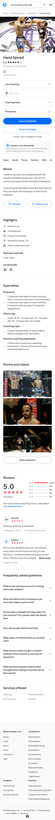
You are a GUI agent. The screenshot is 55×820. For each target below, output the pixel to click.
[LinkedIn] (11, 270)
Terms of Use (29, 810)
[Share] (49, 21)
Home (5, 13)
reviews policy (14, 506)
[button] (27, 587)
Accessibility (11, 813)
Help (5, 759)
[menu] (4, 4)
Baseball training (35, 767)
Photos (24, 160)
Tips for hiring (9, 786)
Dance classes (34, 759)
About (6, 160)
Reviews (35, 160)
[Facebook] (5, 270)
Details (15, 160)
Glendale (32, 13)
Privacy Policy (44, 810)
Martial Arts (33, 772)
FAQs (44, 160)
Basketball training (36, 745)
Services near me (10, 794)
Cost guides (8, 790)
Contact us (8, 754)
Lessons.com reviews (37, 794)
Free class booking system (40, 790)
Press (5, 750)
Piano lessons (34, 741)
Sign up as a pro (35, 786)
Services (24, 813)
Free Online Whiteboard (38, 799)
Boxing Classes (18, 13)
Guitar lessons (34, 754)
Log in (5, 741)
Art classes (33, 763)
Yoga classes (34, 776)
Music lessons (34, 737)
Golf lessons (33, 750)
